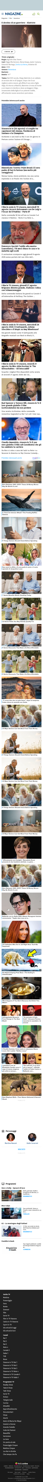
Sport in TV (7, 1325)
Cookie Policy (31, 1472)
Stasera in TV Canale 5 (11, 1374)
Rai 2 (5, 1341)
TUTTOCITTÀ (18, 1467)
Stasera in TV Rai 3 (10, 1368)
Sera (5, 1304)
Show (5, 1415)
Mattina (6, 1298)
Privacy (24, 1472)
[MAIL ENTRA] (34, 14)
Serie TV (6, 1316)
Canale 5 (6, 1350)
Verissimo (7, 1436)
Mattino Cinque (9, 1448)
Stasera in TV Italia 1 (11, 1377)
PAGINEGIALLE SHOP (28, 1466)
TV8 (4, 1356)
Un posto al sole (9, 1442)
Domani (6, 1310)
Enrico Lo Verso (21, 65)
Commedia (26, 1249)
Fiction (5, 1397)
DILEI (23, 1467)
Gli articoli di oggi (9, 1328)
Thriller (26, 1214)
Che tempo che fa (10, 1454)
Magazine (4, 18)
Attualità (6, 1406)
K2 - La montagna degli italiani (14, 1223)
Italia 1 (5, 1353)
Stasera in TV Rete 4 (10, 1371)
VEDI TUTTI (21, 1149)
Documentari (8, 1412)
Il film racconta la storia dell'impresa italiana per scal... (31, 1227)
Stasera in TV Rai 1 (10, 1362)
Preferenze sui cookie (19, 1473)
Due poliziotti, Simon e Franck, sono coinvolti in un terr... (32, 1210)
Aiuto (28, 1473)
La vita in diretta (9, 1451)
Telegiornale (8, 1400)
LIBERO (6, 1466)
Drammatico (27, 1196)
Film (10, 18)
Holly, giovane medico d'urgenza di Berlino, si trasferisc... (30, 1192)
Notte (5, 1307)
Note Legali (17, 1472)
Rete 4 (5, 1347)
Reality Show (8, 1385)
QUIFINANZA (35, 1467)
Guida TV (6, 1294)
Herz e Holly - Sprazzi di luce (13, 1188)
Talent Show (7, 1388)
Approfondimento (10, 1409)
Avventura (17, 18)
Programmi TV (8, 1382)
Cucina (5, 1403)
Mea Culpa (6, 1206)
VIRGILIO (11, 1466)
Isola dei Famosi (9, 1430)
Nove (5, 1359)
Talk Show (7, 1391)
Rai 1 (5, 1338)
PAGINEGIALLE (18, 1466)
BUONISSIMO (18, 1469)
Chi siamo (10, 1472)
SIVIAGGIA (28, 1467)
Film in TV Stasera (10, 1319)
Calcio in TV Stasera (10, 1322)
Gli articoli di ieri (9, 1331)
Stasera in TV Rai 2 (10, 1365)
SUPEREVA (25, 1469)
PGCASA (37, 1466)
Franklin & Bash (8, 1241)
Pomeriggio (7, 1301)
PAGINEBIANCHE (9, 1467)
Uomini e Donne (9, 1424)
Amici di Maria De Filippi (12, 1421)
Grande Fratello (9, 1427)
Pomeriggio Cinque (10, 1445)
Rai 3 (5, 1344)
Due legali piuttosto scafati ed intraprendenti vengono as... (32, 1245)
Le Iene (6, 1439)
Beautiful (6, 1433)
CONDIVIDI (7, 51)
